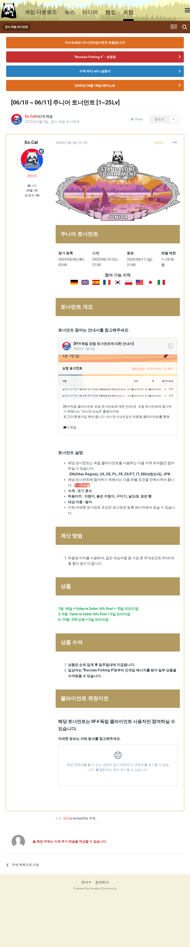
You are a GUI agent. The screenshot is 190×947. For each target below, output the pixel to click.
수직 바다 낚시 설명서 (95, 71)
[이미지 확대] (74, 282)
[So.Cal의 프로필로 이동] (16, 119)
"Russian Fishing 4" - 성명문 (95, 57)
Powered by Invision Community (95, 888)
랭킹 (110, 12)
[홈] (11, 10)
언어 (85, 882)
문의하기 (102, 882)
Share (138, 119)
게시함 (72, 142)
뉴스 (70, 12)
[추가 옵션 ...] (175, 143)
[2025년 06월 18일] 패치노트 (95, 85)
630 (34, 186)
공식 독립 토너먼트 (65, 122)
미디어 (90, 12)
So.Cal (31, 142)
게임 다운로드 (41, 12)
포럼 (128, 12)
